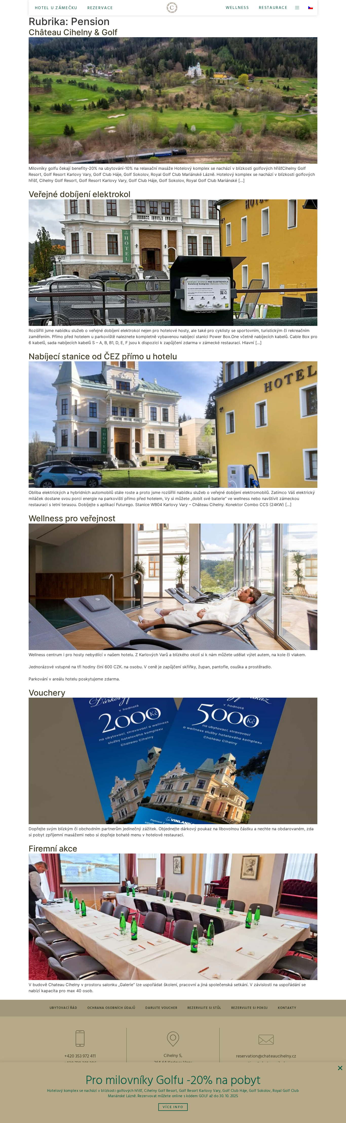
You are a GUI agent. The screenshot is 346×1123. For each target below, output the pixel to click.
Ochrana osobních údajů (111, 1008)
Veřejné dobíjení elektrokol (79, 194)
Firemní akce (53, 849)
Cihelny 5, (173, 1055)
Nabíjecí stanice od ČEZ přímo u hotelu (103, 356)
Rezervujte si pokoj (249, 1008)
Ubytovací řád (63, 1008)
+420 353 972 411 (80, 1056)
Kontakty (287, 1008)
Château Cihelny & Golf (73, 32)
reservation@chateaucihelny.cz (266, 1056)
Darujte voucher (161, 1008)
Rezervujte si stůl (204, 1008)
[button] (56, 8)
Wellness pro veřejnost (72, 518)
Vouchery (47, 693)
